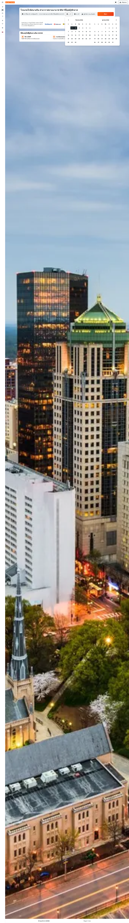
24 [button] (79, 38)
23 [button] (75, 38)
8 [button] (105, 31)
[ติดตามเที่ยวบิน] (2, 23)
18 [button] (82, 35)
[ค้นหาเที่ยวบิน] (2, 6)
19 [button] (86, 35)
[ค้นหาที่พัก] (2, 9)
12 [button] (86, 31)
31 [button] (112, 42)
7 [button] (68, 31)
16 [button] (75, 35)
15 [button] (72, 35)
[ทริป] (2, 27)
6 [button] (98, 31)
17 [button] (79, 35)
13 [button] (89, 31)
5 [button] (86, 28)
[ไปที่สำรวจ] (2, 20)
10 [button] (79, 31)
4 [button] (82, 28)
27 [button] (90, 38)
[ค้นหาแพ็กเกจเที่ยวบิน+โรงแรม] (2, 16)
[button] (2, 2)
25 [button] (82, 38)
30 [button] (75, 42)
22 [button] (72, 38)
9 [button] (75, 31)
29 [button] (72, 42)
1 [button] (105, 28)
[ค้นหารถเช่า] (2, 13)
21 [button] (68, 38)
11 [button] (82, 31)
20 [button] (90, 35)
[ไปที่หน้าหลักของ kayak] (10, 2)
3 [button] (79, 28)
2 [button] (75, 28)
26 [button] (86, 38)
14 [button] (68, 35)
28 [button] (68, 42)
